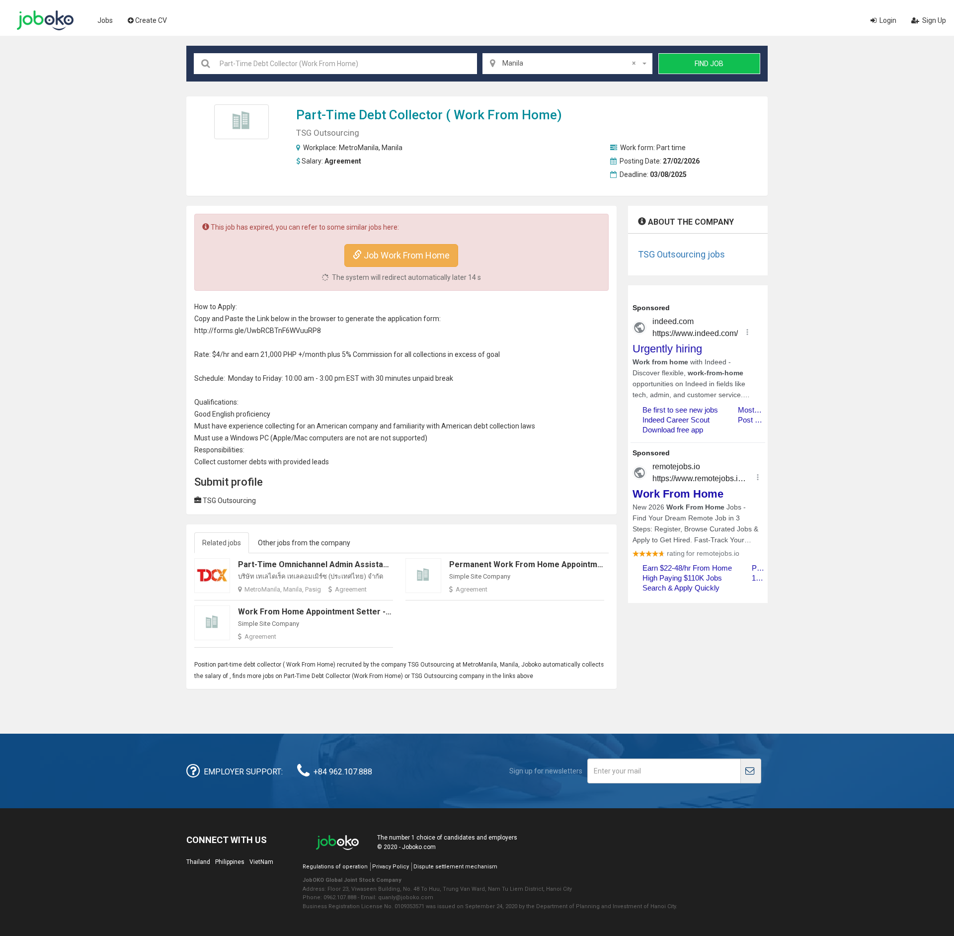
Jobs (105, 20)
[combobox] (567, 63)
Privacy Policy (390, 866)
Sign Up (933, 20)
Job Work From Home (406, 255)
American (332, 426)
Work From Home (505, 114)
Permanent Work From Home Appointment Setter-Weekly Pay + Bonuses (586, 564)
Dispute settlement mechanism (455, 866)
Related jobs (221, 543)
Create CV (151, 20)
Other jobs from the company (304, 543)
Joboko (45, 20)
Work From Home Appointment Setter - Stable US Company (349, 611)
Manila (392, 148)
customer (232, 462)
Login (887, 20)
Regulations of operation (335, 866)
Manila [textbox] (569, 63)
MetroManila (359, 148)
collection (428, 354)
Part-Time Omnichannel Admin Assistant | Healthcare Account (355, 564)
